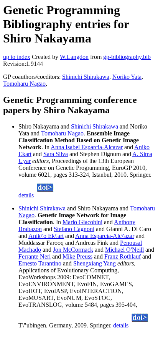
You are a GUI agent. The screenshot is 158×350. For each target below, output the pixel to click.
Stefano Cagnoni (74, 229)
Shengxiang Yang (94, 263)
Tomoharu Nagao (24, 83)
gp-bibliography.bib (127, 57)
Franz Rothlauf (122, 256)
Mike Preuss (77, 256)
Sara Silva (55, 154)
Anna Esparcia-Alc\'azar (104, 236)
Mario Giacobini (82, 222)
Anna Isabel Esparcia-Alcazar (87, 147)
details (26, 195)
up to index (16, 57)
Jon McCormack (73, 249)
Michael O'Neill (124, 249)
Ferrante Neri (34, 256)
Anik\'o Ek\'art (46, 236)
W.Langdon (74, 57)
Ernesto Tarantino (39, 263)
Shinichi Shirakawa (85, 76)
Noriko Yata (127, 76)
